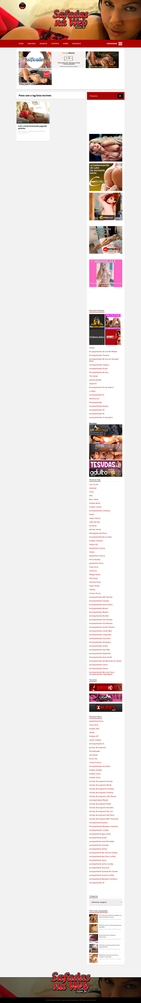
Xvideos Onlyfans (96, 541)
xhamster (93, 488)
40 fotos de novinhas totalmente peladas (110, 926)
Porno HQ (93, 759)
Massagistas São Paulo (98, 533)
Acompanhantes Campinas (99, 511)
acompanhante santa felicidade (101, 841)
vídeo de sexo (94, 522)
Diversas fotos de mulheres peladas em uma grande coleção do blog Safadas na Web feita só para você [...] (110, 919)
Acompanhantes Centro (98, 665)
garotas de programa (97, 747)
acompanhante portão (98, 838)
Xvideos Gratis (94, 774)
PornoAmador (94, 751)
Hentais (92, 590)
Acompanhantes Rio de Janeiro (101, 387)
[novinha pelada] (105, 694)
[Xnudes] (105, 705)
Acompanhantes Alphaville (99, 653)
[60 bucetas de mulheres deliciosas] (93, 938)
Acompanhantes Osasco (98, 668)
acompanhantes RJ (96, 395)
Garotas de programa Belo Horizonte (103, 819)
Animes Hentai (95, 529)
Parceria (32, 44)
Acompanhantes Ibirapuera (100, 642)
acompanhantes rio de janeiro (101, 417)
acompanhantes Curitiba (99, 830)
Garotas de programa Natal (100, 804)
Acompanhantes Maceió (98, 800)
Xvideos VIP (93, 736)
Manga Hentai (94, 574)
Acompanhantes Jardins (98, 646)
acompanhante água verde (99, 834)
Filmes (91, 348)
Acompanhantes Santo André (100, 657)
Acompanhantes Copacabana (100, 674)
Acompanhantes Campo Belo (100, 631)
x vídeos (92, 391)
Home (21, 44)
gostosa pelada (95, 380)
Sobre (65, 44)
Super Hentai (94, 586)
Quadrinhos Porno (96, 563)
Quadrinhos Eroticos (97, 548)
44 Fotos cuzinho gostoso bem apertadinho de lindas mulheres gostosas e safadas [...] (110, 949)
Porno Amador (95, 559)
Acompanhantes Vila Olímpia (100, 620)
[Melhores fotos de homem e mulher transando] (93, 958)
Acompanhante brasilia (98, 823)
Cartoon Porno (95, 593)
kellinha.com (94, 399)
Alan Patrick (92, 1000)
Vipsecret (93, 384)
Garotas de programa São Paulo (101, 815)
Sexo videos (93, 499)
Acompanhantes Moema (98, 612)
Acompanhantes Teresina (99, 355)
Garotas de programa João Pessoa (102, 796)
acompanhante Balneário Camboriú (103, 879)
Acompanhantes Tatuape (99, 601)
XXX (91, 496)
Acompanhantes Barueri (98, 608)
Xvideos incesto (95, 507)
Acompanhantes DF (97, 410)
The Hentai (93, 376)
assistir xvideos (95, 740)
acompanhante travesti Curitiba (101, 875)
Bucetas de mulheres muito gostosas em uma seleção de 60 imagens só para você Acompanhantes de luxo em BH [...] (110, 939)
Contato (55, 44)
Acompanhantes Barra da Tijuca (101, 672)
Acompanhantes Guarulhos (100, 638)
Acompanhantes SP (96, 414)
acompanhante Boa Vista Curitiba (102, 856)
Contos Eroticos (95, 762)
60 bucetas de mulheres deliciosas (107, 936)
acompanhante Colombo (99, 845)
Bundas (20, 122)
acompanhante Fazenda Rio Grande (103, 871)
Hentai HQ (93, 544)
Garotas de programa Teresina (101, 792)
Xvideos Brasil (94, 503)
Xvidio (91, 514)
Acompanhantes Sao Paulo (99, 766)
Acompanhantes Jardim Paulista (101, 627)
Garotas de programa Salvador (101, 808)
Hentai (92, 552)
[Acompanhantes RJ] (113, 315)
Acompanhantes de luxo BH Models (103, 351)
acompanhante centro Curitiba (101, 864)
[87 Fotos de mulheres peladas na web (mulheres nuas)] (93, 918)
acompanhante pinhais (98, 849)
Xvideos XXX (94, 729)
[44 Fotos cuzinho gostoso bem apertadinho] (93, 948)
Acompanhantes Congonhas (100, 635)
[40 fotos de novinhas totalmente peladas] (93, 928)
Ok (120, 96)
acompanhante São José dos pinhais (103, 853)
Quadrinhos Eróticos (97, 556)
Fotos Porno (93, 567)
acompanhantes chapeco (99, 365)
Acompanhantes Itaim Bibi (99, 650)
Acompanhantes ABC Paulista (100, 597)
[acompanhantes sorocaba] (105, 227)
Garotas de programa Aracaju (101, 781)
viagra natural (94, 518)
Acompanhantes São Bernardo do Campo (105, 661)
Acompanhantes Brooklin (99, 616)
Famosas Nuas (95, 582)
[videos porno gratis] (97, 330)
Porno (91, 492)
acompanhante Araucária (99, 868)
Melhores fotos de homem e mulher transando (108, 956)
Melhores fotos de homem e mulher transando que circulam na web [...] (110, 959)
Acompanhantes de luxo (98, 372)
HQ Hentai (93, 578)
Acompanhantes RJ (96, 744)
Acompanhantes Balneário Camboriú (103, 826)
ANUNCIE (43, 44)
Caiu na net (93, 484)
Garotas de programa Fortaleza (101, 789)
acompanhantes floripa (98, 369)
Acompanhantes (95, 402)
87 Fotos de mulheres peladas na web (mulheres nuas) (110, 916)
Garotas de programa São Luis (101, 811)
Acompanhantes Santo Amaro (101, 605)
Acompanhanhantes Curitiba (100, 537)
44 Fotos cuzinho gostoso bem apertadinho (109, 946)
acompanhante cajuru (98, 860)
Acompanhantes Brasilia (98, 406)
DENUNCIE (76, 44)
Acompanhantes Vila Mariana (100, 623)
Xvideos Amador (95, 770)
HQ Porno (93, 571)
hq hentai (93, 526)
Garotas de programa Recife (100, 785)
